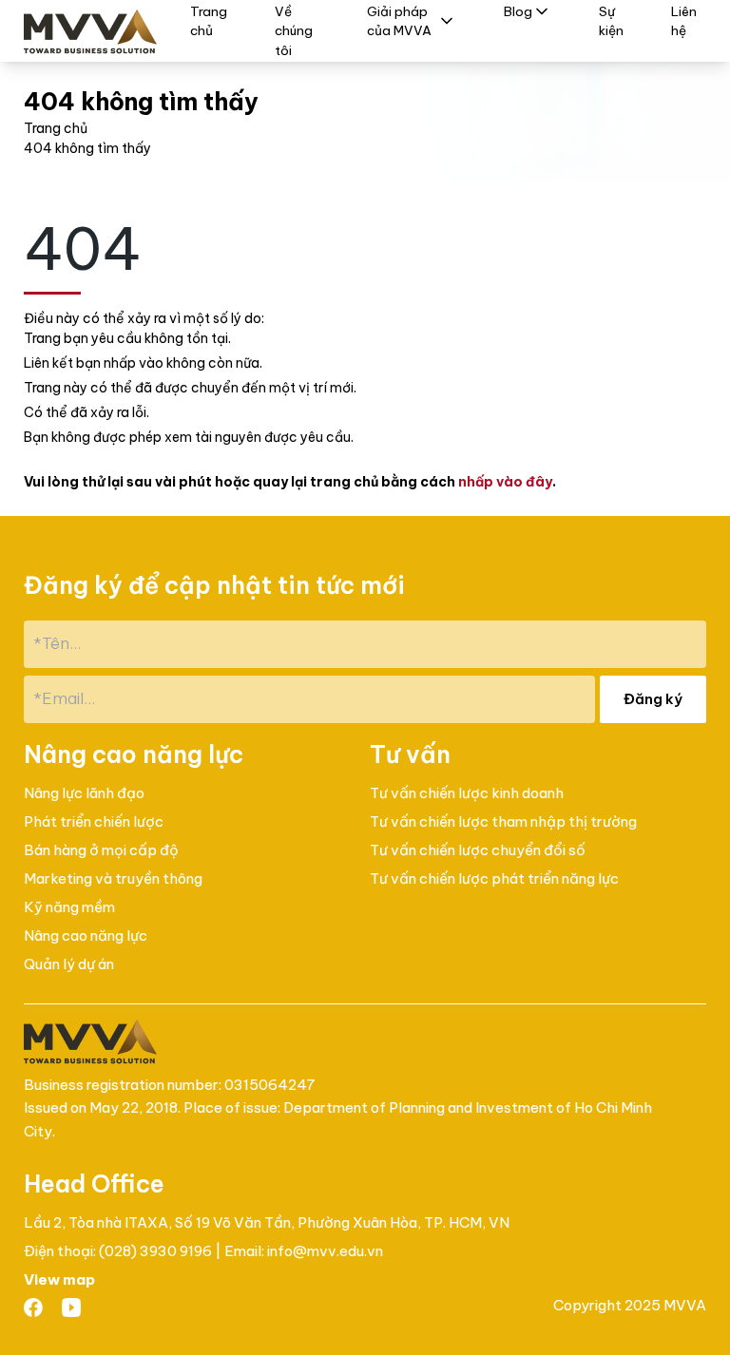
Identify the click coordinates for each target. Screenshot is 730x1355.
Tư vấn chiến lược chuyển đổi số (478, 850)
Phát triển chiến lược (93, 821)
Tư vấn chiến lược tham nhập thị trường (503, 821)
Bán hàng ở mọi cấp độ (101, 850)
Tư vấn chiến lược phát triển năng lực (494, 878)
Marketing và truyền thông (113, 878)
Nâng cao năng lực (85, 935)
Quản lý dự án (69, 964)
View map (59, 1279)
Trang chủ (55, 128)
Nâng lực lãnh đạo (84, 793)
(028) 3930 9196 (157, 1251)
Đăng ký (653, 699)
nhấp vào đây (505, 481)
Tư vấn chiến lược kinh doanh (467, 793)
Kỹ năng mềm (69, 907)
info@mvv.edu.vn (325, 1251)
